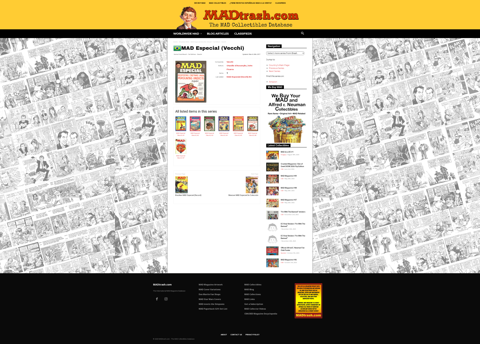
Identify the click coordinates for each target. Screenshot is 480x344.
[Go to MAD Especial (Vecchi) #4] (223, 130)
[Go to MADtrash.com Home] (240, 17)
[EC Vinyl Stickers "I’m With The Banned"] (272, 227)
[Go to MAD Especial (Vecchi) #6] (252, 130)
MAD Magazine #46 (289, 260)
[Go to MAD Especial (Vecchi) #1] (180, 130)
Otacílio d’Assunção (236, 65)
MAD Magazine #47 (289, 200)
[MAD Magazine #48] (272, 191)
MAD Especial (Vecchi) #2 (239, 77)
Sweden (283, 253)
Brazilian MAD (184, 42)
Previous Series (276, 68)
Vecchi (230, 62)
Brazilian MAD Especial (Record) (188, 195)
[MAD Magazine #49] (272, 179)
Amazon (273, 82)
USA (282, 169)
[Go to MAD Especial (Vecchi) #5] (238, 130)
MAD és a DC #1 (287, 152)
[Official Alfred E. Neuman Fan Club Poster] (272, 251)
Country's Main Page (279, 65)
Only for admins (182, 208)
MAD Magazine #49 (289, 176)
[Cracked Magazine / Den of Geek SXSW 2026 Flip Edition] (272, 167)
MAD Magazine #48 (289, 188)
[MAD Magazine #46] (272, 262)
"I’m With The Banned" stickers (293, 212)
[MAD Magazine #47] (272, 203)
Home (175, 42)
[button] (302, 33)
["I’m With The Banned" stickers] (272, 215)
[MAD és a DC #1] (272, 155)
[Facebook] (157, 299)
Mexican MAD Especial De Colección (243, 195)
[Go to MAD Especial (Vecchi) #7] (180, 153)
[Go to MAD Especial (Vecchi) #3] (209, 130)
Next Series (274, 71)
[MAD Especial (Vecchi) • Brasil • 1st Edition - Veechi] (190, 82)
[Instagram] (166, 299)
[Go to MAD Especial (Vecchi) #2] (195, 130)
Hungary (283, 155)
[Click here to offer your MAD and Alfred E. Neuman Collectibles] (286, 142)
